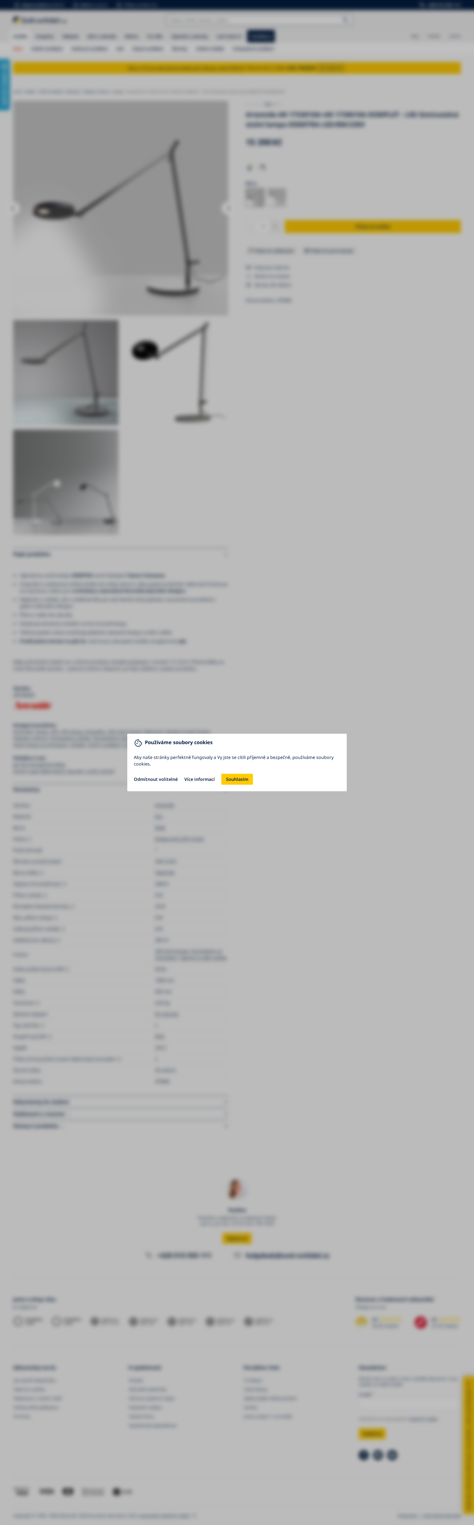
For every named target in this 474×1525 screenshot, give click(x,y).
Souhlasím (237, 779)
